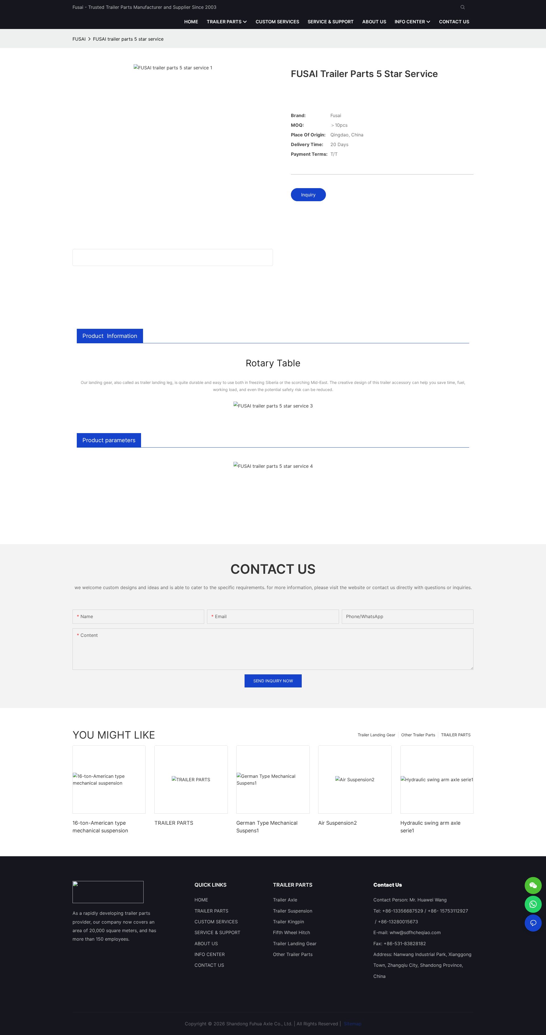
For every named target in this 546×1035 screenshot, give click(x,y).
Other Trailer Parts (418, 734)
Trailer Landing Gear (376, 734)
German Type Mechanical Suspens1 (266, 827)
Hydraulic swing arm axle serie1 (430, 827)
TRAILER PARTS (456, 734)
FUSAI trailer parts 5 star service (128, 39)
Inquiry (308, 195)
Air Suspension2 (337, 823)
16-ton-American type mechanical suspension (100, 827)
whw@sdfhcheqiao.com (415, 932)
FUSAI (79, 39)
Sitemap (351, 1023)
